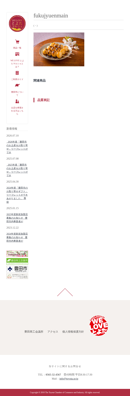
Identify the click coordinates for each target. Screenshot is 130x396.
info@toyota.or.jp (68, 378)
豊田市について (17, 93)
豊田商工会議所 (11, 4)
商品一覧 (17, 48)
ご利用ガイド (17, 79)
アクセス (30, 4)
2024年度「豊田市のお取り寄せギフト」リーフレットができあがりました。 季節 (17, 195)
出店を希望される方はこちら (17, 111)
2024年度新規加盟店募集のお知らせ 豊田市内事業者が (17, 237)
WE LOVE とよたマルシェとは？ (17, 63)
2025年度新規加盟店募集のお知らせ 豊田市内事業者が (17, 218)
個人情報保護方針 (51, 4)
